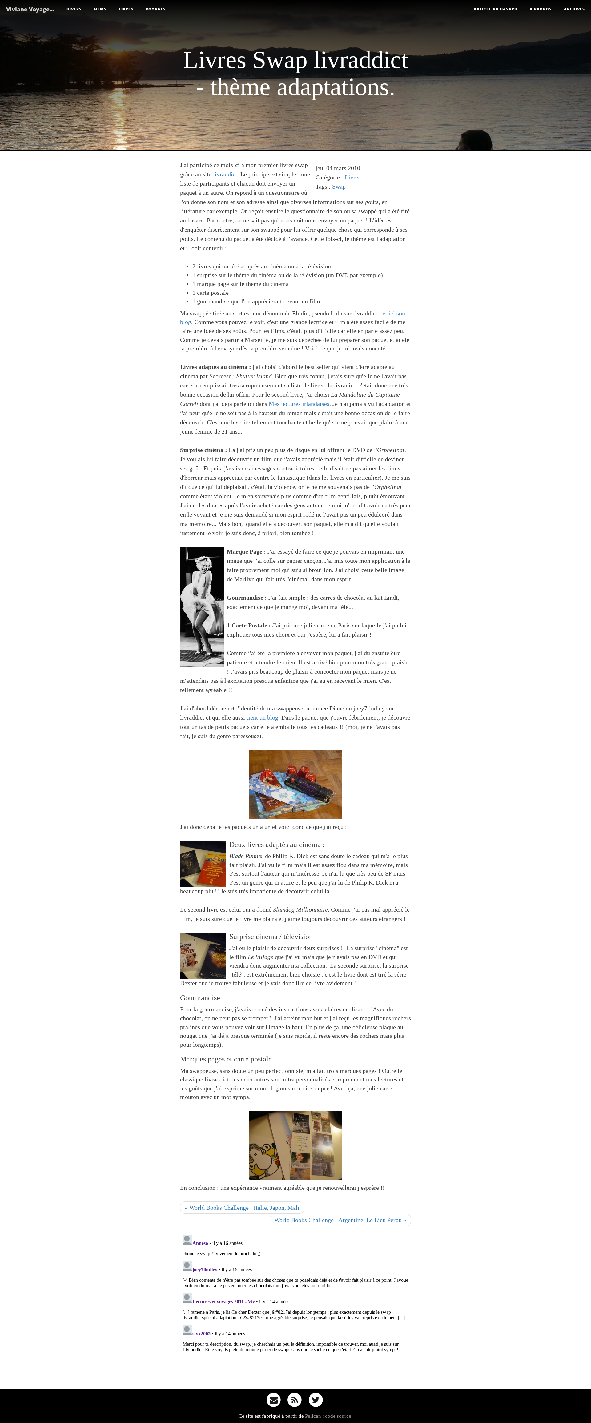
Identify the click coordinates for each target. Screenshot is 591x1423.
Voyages (156, 9)
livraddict (225, 174)
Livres (126, 9)
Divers (74, 9)
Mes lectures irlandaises (299, 403)
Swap (339, 186)
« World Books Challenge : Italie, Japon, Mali (242, 1207)
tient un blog (262, 717)
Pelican (313, 1416)
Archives (574, 9)
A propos (541, 9)
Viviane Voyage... (30, 9)
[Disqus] (295, 1309)
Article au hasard (495, 9)
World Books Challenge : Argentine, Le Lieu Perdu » (340, 1220)
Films (100, 9)
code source (338, 1416)
